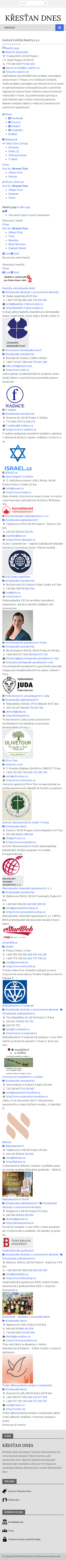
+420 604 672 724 (37, 654)
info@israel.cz (15, 488)
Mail (14, 134)
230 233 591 (26, 531)
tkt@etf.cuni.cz (15, 838)
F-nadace (10, 409)
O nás (8, 1436)
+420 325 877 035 (37, 1397)
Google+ (16, 126)
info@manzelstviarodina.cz (23, 1092)
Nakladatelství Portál (15, 1199)
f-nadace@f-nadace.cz (19, 425)
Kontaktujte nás (15, 1522)
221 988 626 (26, 834)
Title (11, 236)
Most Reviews (17, 244)
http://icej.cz (13, 596)
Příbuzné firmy (17, 155)
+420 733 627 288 (37, 361)
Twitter (16, 122)
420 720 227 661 (34, 707)
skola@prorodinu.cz (18, 1336)
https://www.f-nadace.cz (21, 429)
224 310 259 (26, 1153)
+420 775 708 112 (36, 958)
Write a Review (14, 181)
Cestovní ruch (14, 764)
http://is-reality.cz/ (17, 71)
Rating (12, 176)
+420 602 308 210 (36, 904)
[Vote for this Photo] (3, 211)
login (24, 215)
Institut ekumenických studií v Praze (25, 822)
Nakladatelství (14, 1146)
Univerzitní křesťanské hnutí (23, 350)
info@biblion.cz (15, 1157)
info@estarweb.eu (17, 962)
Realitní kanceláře (16, 52)
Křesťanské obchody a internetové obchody (32, 292)
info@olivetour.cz (17, 776)
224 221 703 (26, 1021)
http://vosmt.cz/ (16, 1409)
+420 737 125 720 (36, 1401)
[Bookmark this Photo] (6, 211)
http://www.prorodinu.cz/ (21, 1340)
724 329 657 (27, 1088)
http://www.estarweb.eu (21, 966)
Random (13, 193)
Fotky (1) (13, 151)
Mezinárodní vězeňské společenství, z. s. (27, 888)
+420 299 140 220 (36, 954)
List (7, 253)
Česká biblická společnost (18, 1250)
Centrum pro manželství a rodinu (22, 1076)
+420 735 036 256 (36, 300)
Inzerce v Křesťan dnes (19, 1491)
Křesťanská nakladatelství (21, 519)
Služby (9, 946)
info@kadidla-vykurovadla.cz (24, 304)
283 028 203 (26, 1215)
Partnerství (13, 1500)
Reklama (9, 1481)
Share (8, 114)
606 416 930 (26, 1328)
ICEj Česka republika (17, 576)
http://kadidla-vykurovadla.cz (24, 307)
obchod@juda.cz (16, 711)
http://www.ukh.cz (17, 369)
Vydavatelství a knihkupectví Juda (27, 695)
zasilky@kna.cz (16, 535)
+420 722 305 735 (37, 772)
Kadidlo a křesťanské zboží (18, 288)
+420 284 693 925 (37, 1270)
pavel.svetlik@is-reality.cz (23, 67)
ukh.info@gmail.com (19, 365)
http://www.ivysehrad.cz (21, 1033)
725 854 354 (27, 588)
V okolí (12, 159)
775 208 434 (27, 63)
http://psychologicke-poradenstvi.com (29, 662)
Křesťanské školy (16, 826)
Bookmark (10, 139)
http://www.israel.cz (18, 492)
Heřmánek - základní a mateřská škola (26, 1316)
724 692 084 (27, 1332)
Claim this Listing (16, 143)
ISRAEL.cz (11, 472)
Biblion (6, 1142)
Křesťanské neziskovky (20, 354)
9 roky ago (23, 207)
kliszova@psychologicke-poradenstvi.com (32, 658)
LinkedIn (17, 130)
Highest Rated (17, 248)
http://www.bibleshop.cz (21, 1278)
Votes (11, 197)
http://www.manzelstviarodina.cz (27, 1096)
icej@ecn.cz (13, 592)
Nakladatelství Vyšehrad (17, 1005)
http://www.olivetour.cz (20, 780)
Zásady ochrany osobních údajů (24, 1539)
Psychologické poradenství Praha (26, 642)
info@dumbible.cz (17, 1274)
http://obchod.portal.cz (20, 1222)
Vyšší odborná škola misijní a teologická (27, 1385)
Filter (5, 164)
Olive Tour (11, 760)
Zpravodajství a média (19, 476)
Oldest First (15, 172)
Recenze (13, 147)
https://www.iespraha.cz (21, 842)
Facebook (17, 118)
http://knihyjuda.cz (17, 715)
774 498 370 (28, 421)
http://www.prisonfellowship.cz (25, 911)
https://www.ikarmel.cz (20, 539)
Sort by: (15, 168)
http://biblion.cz (15, 1161)
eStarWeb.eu (10, 942)
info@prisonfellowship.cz (22, 908)
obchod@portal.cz (17, 1219)
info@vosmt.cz (15, 1405)
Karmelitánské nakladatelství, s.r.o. (27, 516)
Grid (16, 253)
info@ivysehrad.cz (17, 1029)
